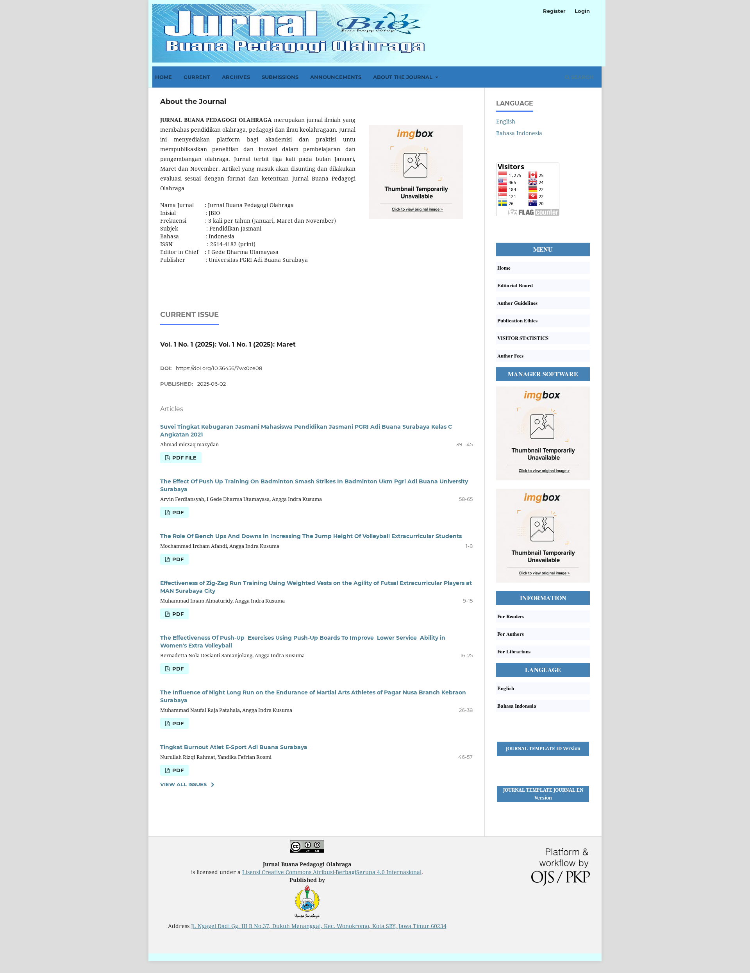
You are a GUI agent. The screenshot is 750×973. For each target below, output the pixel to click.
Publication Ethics (517, 320)
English (505, 121)
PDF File (183, 457)
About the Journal (403, 77)
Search (582, 77)
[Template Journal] (543, 760)
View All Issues (183, 784)
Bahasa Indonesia (519, 133)
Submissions (280, 77)
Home (163, 77)
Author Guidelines (517, 302)
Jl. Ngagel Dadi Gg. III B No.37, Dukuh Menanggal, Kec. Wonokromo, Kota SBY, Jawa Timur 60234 (318, 926)
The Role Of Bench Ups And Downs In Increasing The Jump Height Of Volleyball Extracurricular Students (311, 536)
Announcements (335, 77)
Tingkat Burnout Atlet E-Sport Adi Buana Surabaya (233, 747)
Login (582, 11)
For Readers (510, 616)
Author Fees (510, 355)
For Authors (510, 633)
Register (554, 11)
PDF (177, 512)
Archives (236, 77)
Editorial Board (515, 285)
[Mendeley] (543, 478)
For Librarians (513, 651)
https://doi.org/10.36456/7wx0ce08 (219, 368)
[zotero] (543, 580)
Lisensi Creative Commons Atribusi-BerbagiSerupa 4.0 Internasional (331, 872)
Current (197, 77)
